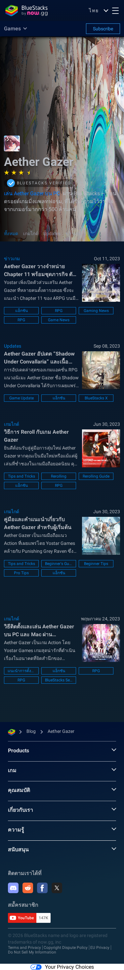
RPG (58, 310)
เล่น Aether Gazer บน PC (32, 193)
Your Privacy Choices (69, 967)
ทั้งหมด (11, 233)
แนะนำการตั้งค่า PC (21, 671)
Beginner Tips (96, 563)
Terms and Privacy (24, 947)
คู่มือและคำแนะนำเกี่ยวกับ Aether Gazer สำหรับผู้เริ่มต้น (37, 523)
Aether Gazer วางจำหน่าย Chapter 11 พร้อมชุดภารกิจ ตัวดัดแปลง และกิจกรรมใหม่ (39, 270)
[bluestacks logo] (26, 10)
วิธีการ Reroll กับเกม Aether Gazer (36, 436)
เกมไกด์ (30, 233)
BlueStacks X (96, 398)
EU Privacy (99, 947)
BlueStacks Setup (58, 680)
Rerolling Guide (96, 476)
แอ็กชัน (21, 310)
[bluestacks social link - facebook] (42, 888)
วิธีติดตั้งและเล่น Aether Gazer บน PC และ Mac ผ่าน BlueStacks (39, 631)
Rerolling (58, 476)
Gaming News (96, 310)
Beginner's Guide (58, 563)
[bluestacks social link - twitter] (57, 888)
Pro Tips (21, 573)
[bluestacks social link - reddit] (27, 888)
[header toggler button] (115, 11)
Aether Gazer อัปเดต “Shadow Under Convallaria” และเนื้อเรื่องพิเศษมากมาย (39, 358)
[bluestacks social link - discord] (13, 888)
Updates (52, 233)
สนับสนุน (18, 849)
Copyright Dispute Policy (66, 947)
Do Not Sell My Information (32, 952)
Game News (58, 320)
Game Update (21, 398)
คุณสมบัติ (19, 790)
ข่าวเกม (73, 233)
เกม (12, 770)
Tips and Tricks (21, 476)
